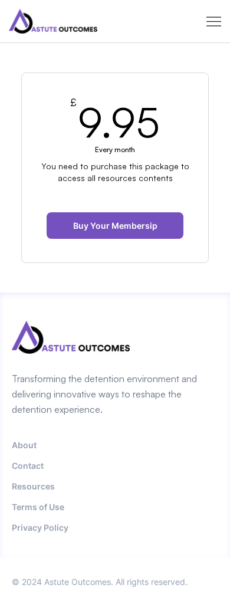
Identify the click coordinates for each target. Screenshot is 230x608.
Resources (33, 486)
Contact (28, 466)
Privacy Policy (40, 527)
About (24, 445)
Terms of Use (38, 507)
